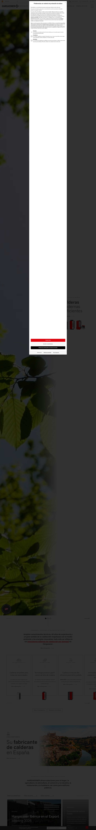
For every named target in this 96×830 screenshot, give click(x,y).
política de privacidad (34, 17)
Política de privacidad (47, 352)
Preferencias (39, 352)
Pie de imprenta (56, 352)
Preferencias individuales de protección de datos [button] (48, 347)
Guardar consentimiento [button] (48, 344)
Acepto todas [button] (48, 340)
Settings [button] (61, 18)
